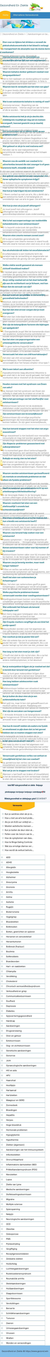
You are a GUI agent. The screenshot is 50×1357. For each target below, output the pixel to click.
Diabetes (10, 1011)
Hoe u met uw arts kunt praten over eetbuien (26, 818)
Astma (9, 897)
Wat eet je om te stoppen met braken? (21, 770)
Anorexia (10, 887)
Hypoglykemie (13, 1135)
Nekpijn (9, 1214)
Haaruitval (11, 1080)
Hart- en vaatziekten (15, 966)
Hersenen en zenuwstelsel (18, 936)
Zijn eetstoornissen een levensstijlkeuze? (23, 414)
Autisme (10, 902)
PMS (8, 1239)
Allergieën (11, 867)
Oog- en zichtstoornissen (18, 1045)
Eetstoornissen (13, 1040)
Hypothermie (12, 1140)
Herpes (9, 1120)
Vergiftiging (11, 1249)
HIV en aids (11, 1070)
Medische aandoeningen (17, 1189)
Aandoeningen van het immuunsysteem (24, 1149)
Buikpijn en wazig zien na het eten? (19, 458)
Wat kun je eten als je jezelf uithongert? (22, 205)
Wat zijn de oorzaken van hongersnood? (22, 711)
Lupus (9, 1179)
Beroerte (10, 1308)
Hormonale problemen (16, 1130)
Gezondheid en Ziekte (13, 34)
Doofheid (10, 1001)
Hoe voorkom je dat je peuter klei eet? (21, 637)
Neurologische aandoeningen (20, 1219)
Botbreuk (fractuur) (15, 946)
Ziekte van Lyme (13, 1184)
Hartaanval (11, 1090)
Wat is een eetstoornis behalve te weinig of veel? (26, 101)
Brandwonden (12, 961)
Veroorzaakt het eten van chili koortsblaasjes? (25, 354)
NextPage (20, 792)
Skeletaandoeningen (16, 1283)
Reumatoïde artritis (15, 1278)
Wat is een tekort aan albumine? (18, 369)
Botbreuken (11, 926)
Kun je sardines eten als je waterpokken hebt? (26, 814)
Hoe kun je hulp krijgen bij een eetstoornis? (23, 191)
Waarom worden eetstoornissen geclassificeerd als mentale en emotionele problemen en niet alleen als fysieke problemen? (26, 476)
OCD (8, 1224)
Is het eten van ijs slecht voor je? (18, 741)
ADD (8, 857)
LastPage (28, 792)
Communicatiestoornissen (18, 996)
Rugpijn (9, 907)
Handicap (10, 1021)
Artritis (9, 892)
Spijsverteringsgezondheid (19, 1016)
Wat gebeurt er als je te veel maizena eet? (23, 146)
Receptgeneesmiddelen (17, 1254)
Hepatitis (10, 1115)
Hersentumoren (13, 941)
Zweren (9, 1323)
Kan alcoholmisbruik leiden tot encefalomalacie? (26, 250)
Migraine (10, 1199)
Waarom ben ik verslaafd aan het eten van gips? (26, 86)
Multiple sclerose (14, 1204)
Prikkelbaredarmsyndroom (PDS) (21, 1169)
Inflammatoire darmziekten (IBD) (21, 1164)
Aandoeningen (13, 1026)
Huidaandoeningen (15, 1288)
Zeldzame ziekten (14, 1258)
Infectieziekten (13, 1154)
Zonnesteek (11, 1105)
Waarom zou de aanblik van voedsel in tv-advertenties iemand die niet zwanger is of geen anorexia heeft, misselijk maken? (26, 164)
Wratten (9, 1338)
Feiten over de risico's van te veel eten (23, 834)
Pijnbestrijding (13, 1244)
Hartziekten (11, 1095)
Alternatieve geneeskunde (25, 15)
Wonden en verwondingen (18, 1343)
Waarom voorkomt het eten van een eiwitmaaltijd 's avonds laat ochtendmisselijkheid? (20, 506)
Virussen (10, 1333)
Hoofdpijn (10, 1085)
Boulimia (10, 951)
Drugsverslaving (14, 1031)
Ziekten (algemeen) (15, 1145)
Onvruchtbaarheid (14, 1159)
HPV (8, 1075)
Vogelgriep (11, 917)
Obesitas (10, 1229)
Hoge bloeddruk (13, 1125)
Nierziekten (11, 1174)
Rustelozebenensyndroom (18, 1273)
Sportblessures (13, 1298)
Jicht (8, 1060)
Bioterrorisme (12, 912)
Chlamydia (11, 971)
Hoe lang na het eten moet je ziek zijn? (21, 651)
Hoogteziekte (12, 872)
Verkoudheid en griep (16, 991)
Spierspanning (13, 1209)
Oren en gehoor (13, 1035)
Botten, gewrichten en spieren (20, 931)
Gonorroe (10, 1055)
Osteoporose (12, 1234)
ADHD (9, 862)
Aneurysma (11, 882)
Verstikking (11, 976)
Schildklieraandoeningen (18, 1313)
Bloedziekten (12, 922)
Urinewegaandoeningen (17, 1328)
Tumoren (10, 1318)
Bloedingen (11, 1110)
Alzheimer (11, 877)
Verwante (17, 805)
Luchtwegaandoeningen (17, 1268)
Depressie (11, 1006)
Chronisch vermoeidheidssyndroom (23, 986)
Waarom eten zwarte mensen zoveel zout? (23, 235)
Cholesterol (11, 981)
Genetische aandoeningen (18, 1050)
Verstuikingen (12, 1303)
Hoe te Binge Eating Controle (18, 842)
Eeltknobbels (12, 956)
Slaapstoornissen (14, 1293)
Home (5, 15)
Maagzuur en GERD (15, 1100)
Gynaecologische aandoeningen (21, 1065)
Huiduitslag (11, 1263)
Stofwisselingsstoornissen (18, 1194)
